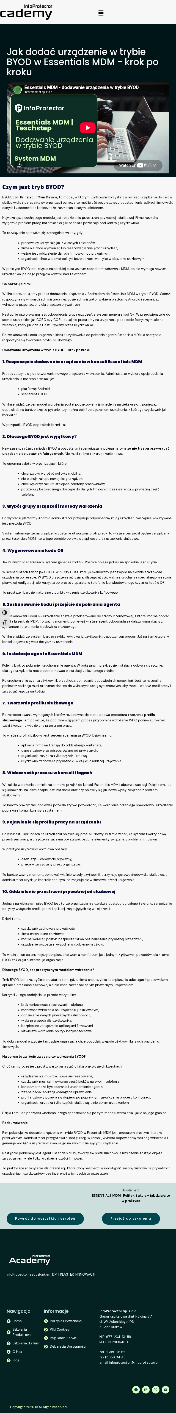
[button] (100, 13)
